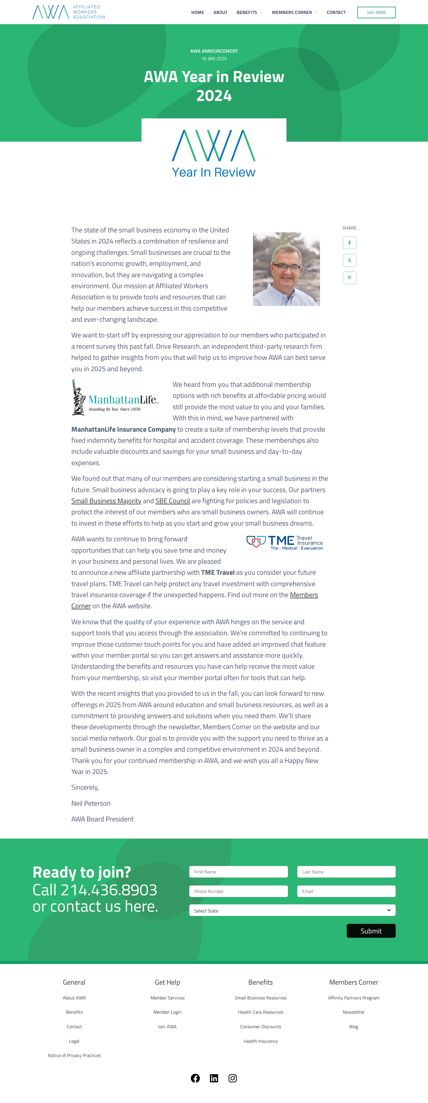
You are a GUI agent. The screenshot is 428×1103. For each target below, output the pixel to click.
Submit (371, 931)
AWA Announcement (214, 50)
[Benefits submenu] (261, 12)
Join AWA (376, 12)
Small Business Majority (106, 500)
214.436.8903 (109, 889)
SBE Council (172, 500)
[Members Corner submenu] (316, 12)
